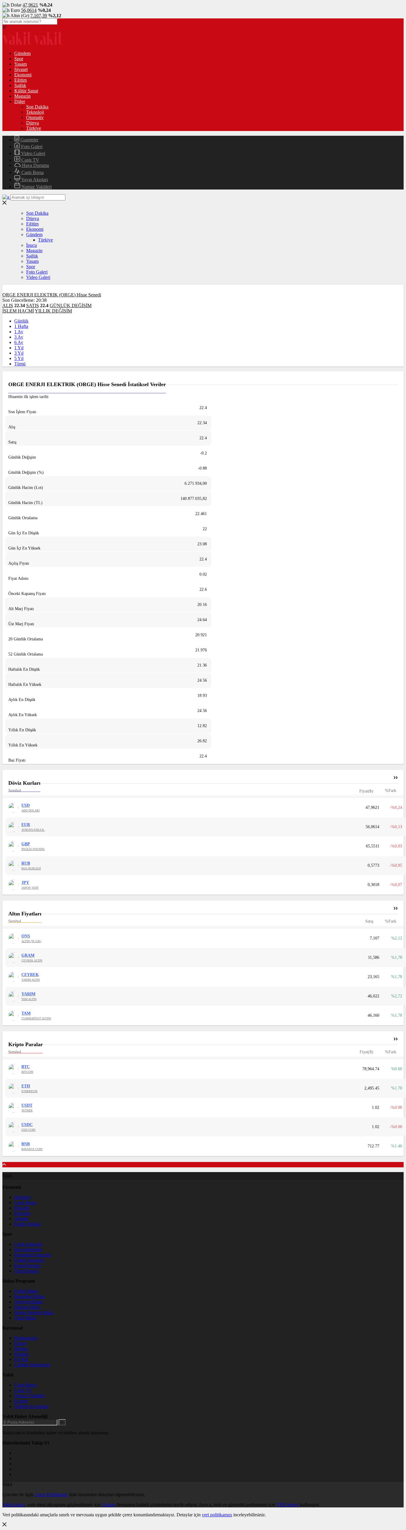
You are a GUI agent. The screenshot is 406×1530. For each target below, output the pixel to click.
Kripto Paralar (27, 1223)
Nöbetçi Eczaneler (31, 1406)
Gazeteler (28, 139)
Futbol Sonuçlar (29, 1260)
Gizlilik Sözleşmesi (32, 1364)
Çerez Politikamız (51, 1494)
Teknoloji (35, 112)
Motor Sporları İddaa (33, 1312)
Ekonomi (23, 74)
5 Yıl (18, 358)
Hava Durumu (35, 165)
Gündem (22, 53)
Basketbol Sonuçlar (32, 1254)
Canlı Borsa (32, 172)
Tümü (20, 363)
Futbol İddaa (26, 1291)
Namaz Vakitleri (36, 186)
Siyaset (21, 69)
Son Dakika (37, 106)
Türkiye (33, 128)
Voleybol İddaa (28, 1301)
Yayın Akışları (34, 179)
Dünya (32, 122)
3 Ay (18, 337)
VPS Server (287, 1504)
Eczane (21, 1400)
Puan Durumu (27, 1265)
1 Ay (18, 331)
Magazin (22, 96)
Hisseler (21, 1207)
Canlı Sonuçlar (28, 1244)
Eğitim (20, 80)
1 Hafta (21, 326)
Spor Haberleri (28, 1249)
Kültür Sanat (26, 90)
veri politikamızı (217, 1514)
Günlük (21, 320)
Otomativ (35, 117)
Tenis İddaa (25, 1317)
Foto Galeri (31, 146)
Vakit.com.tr (13, 1504)
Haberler (22, 1197)
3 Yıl (18, 353)
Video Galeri (32, 153)
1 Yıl (18, 347)
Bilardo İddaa (27, 1307)
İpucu (31, 245)
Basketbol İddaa (29, 1296)
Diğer (19, 101)
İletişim (21, 1348)
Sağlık (20, 85)
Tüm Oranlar (26, 1270)
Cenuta (108, 1504)
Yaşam (20, 64)
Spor (18, 58)
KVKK (21, 1359)
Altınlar (21, 1218)
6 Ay (18, 342)
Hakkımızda (25, 1337)
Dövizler (22, 1213)
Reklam (21, 1354)
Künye (20, 1343)
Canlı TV (29, 159)
